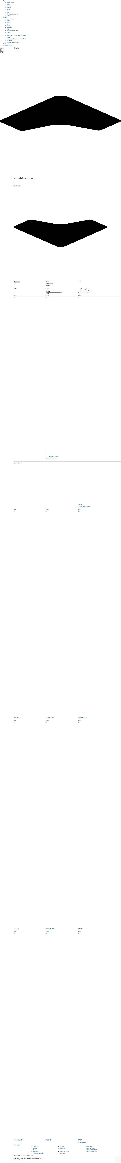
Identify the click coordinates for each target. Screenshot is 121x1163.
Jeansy (8, 9)
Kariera (35, 1148)
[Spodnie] (49, 285)
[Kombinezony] (49, 283)
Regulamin (36, 1151)
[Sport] (79, 282)
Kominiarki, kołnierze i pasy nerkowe (16, 35)
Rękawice (9, 11)
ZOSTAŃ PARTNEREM (92, 1150)
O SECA (35, 1146)
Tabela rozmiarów (64, 1151)
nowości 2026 (90, 1146)
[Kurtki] (49, 282)
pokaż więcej (17, 1145)
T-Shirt (8, 15)
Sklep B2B (62, 1153)
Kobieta (5, 17)
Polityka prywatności (38, 1153)
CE (60, 1150)
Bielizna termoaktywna (12, 14)
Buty (8, 12)
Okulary (9, 37)
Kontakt (35, 1150)
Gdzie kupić (6, 44)
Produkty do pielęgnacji (13, 42)
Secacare (62, 1148)
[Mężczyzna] (17, 282)
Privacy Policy (17, 1160)
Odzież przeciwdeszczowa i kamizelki (16, 39)
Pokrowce (9, 40)
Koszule (9, 6)
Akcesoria (5, 34)
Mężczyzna (6, 1)
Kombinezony (10, 2)
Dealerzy (62, 1146)
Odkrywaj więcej (7, 45)
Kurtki (8, 4)
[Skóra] (15, 289)
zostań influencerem (91, 1151)
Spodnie (9, 7)
